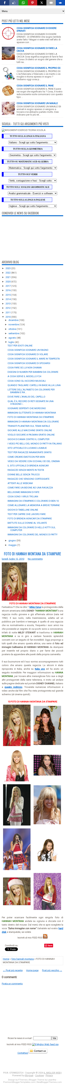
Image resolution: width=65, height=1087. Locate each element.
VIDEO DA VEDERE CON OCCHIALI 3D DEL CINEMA (34, 461)
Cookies (39, 1075)
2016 (8, 290)
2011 (8, 312)
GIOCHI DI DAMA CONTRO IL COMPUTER (28, 439)
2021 (8, 277)
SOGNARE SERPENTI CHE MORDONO (27, 408)
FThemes (22, 1080)
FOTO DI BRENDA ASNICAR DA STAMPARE (30, 518)
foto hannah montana (22, 959)
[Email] (51, 2)
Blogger (29, 1075)
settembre (14, 333)
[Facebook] (4, 2)
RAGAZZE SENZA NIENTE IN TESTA (26, 470)
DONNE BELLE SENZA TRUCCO (24, 474)
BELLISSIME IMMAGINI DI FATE (23, 492)
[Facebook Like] (13, 2)
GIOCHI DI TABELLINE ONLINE (23, 509)
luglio (11, 342)
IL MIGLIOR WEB (52, 1072)
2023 (8, 268)
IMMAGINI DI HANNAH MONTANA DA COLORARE (33, 421)
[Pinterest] (32, 2)
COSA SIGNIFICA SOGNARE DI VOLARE (28, 354)
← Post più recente (13, 970)
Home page (32, 970)
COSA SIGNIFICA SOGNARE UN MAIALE (37, 103)
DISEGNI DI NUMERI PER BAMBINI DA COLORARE (33, 372)
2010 (8, 316)
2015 (8, 294)
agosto (12, 337)
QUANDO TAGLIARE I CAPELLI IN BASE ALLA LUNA (34, 385)
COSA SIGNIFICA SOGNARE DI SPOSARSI (29, 363)
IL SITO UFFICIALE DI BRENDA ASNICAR (28, 465)
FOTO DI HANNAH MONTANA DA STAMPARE (31, 417)
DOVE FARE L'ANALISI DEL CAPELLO (26, 396)
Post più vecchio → (52, 970)
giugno (12, 540)
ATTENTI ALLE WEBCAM (20, 483)
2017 (8, 286)
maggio (12, 545)
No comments (35, 559)
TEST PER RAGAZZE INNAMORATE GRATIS (30, 452)
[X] (41, 2)
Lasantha (51, 1080)
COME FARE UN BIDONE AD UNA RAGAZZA (30, 487)
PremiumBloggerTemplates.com (19, 1082)
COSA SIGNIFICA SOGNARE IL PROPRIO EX (38, 68)
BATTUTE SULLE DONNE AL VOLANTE (27, 522)
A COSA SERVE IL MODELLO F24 (24, 376)
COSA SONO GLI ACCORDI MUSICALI (27, 380)
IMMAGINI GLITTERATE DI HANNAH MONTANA (32, 412)
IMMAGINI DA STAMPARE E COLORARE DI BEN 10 (33, 500)
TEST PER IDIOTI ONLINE (20, 345)
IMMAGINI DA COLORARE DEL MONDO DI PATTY (32, 534)
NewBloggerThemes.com (49, 1082)
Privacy (49, 1075)
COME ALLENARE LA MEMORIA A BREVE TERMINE (34, 505)
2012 (8, 308)
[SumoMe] (60, 2)
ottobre (12, 329)
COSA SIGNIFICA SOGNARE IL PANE (35, 85)
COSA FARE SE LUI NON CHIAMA (25, 367)
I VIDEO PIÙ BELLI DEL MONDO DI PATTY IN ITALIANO (35, 443)
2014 (8, 299)
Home (6, 959)
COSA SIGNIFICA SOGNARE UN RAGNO (28, 350)
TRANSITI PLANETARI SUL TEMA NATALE (29, 426)
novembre (14, 324)
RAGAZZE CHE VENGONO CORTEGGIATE (28, 478)
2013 (8, 303)
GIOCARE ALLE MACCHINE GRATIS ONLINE (30, 430)
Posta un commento (12, 983)
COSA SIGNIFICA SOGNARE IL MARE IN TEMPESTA (34, 358)
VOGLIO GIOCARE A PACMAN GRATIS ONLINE (31, 434)
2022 (8, 272)
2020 (8, 281)
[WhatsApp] (23, 2)
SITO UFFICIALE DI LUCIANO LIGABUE (27, 448)
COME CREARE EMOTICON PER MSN (26, 456)
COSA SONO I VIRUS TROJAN (23, 496)
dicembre (13, 320)
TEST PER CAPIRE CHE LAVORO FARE (27, 514)
